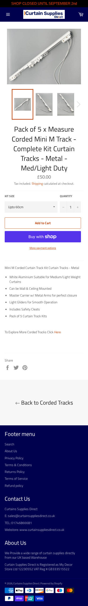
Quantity (66, 196)
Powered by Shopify (51, 583)
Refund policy (14, 485)
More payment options (43, 248)
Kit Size (10, 196)
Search (9, 444)
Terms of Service (16, 478)
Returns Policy (15, 471)
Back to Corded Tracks (46, 403)
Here (57, 331)
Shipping (37, 183)
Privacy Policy (14, 458)
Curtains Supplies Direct (26, 583)
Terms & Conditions (18, 464)
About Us (11, 450)
